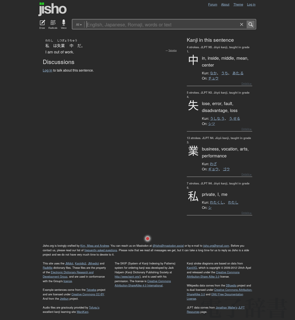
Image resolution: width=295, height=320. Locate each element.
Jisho (52, 9)
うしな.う (217, 118)
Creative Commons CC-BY (87, 294)
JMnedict (93, 263)
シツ (211, 123)
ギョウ (213, 169)
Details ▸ (246, 83)
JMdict (69, 263)
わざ (213, 164)
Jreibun (64, 298)
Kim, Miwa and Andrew (94, 245)
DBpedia (231, 285)
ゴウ (226, 169)
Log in (251, 4)
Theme (238, 4)
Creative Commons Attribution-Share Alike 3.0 (213, 274)
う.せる (234, 118)
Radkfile (47, 268)
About (225, 4)
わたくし (217, 202)
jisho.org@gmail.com (216, 245)
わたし (233, 202)
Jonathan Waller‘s (226, 307)
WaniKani (82, 312)
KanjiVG (192, 268)
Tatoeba (172, 50)
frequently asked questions (100, 250)
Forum (212, 4)
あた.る (238, 73)
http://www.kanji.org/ (127, 276)
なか (213, 73)
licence (67, 281)
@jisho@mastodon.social (168, 245)
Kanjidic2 (80, 263)
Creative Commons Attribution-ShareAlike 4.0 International (143, 283)
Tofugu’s (94, 307)
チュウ (213, 78)
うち (224, 73)
